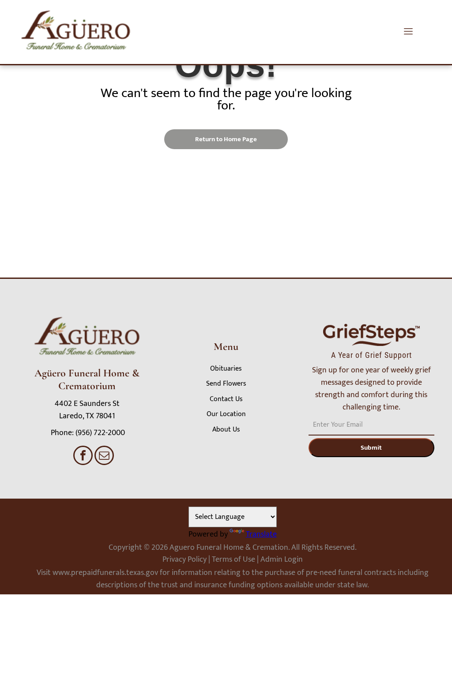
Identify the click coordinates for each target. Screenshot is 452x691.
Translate (261, 534)
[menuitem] (226, 368)
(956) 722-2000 (100, 432)
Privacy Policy (184, 559)
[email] (104, 456)
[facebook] (83, 456)
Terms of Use (233, 559)
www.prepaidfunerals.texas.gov (105, 572)
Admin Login (281, 559)
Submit (371, 447)
